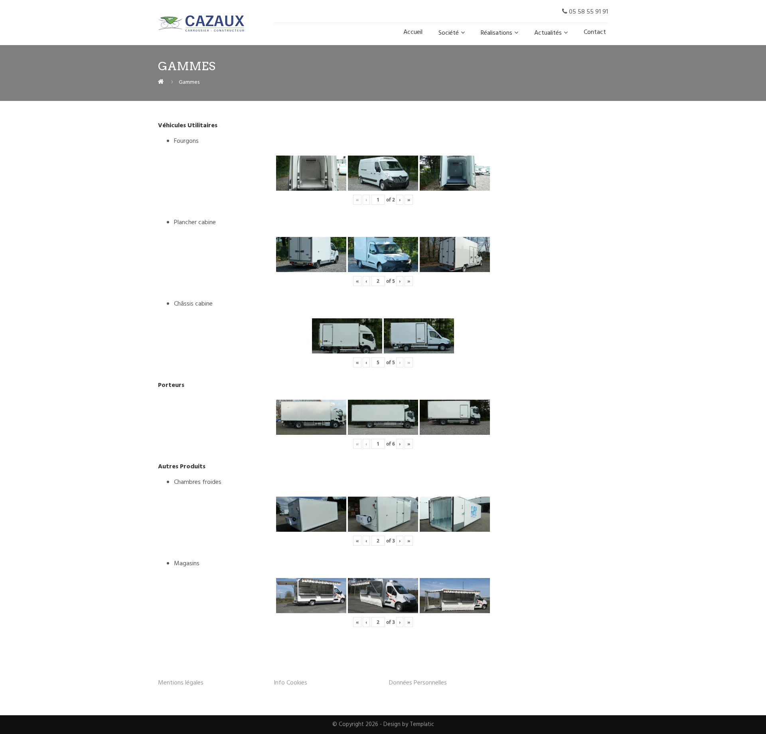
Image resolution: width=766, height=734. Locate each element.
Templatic (422, 724)
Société (448, 33)
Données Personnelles (418, 683)
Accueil (412, 32)
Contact (595, 32)
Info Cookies (290, 683)
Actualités (548, 33)
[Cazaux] (161, 82)
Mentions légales (180, 683)
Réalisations (496, 33)
